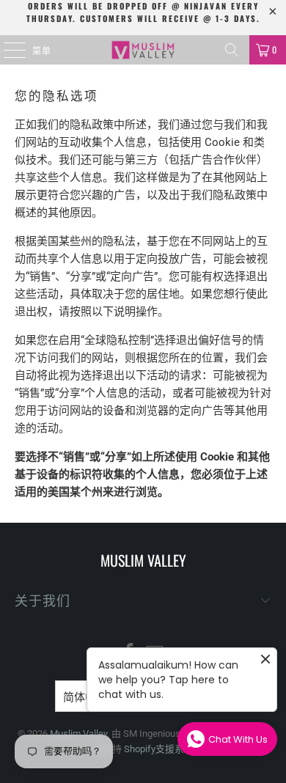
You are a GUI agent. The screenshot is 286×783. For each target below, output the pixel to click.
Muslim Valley (78, 733)
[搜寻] (232, 50)
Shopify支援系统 (159, 748)
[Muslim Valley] (143, 50)
